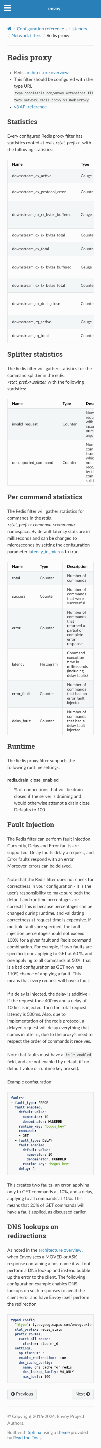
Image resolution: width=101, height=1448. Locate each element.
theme (63, 1432)
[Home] (9, 28)
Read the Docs (27, 1438)
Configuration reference (40, 29)
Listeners (78, 29)
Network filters (26, 35)
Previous (24, 1394)
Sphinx (34, 1432)
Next (80, 1394)
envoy (54, 8)
